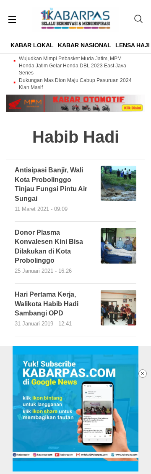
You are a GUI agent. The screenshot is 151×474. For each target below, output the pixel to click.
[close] (142, 373)
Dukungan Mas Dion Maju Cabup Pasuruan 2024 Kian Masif (75, 83)
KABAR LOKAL (32, 45)
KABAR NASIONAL (84, 45)
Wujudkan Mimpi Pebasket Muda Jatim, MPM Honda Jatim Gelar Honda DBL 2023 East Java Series (72, 66)
